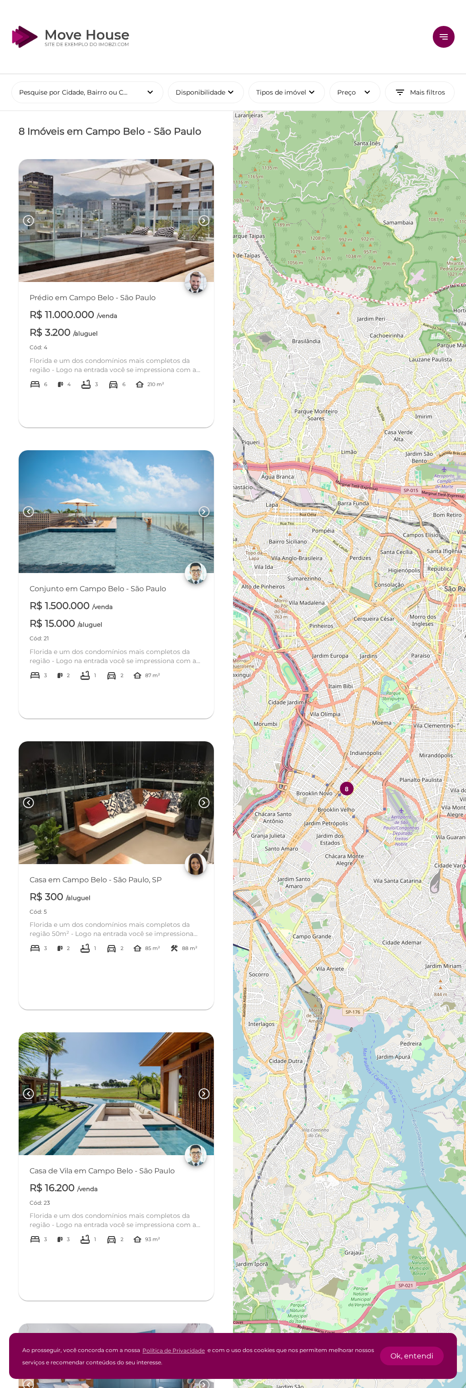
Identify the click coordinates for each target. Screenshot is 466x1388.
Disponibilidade (206, 92)
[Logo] (216, 36)
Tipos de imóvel (290, 92)
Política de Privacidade (173, 1350)
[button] (347, 788)
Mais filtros (420, 92)
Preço (354, 92)
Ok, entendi (411, 1356)
